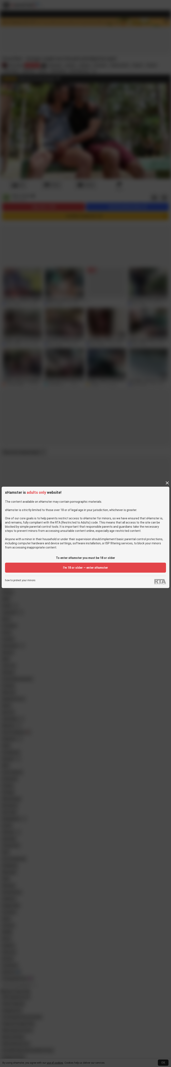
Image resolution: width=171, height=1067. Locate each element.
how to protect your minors (20, 580)
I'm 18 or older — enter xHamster (85, 567)
